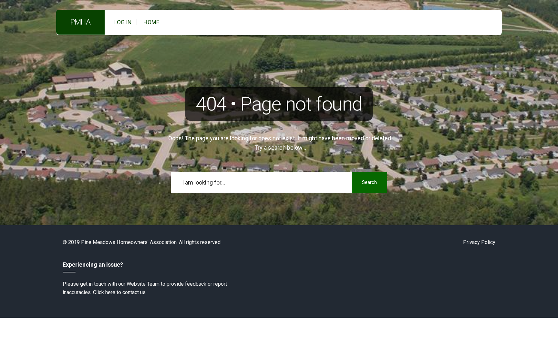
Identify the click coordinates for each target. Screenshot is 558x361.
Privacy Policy (479, 242)
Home (151, 22)
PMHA (80, 22)
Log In (123, 22)
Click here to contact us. (120, 292)
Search (369, 182)
